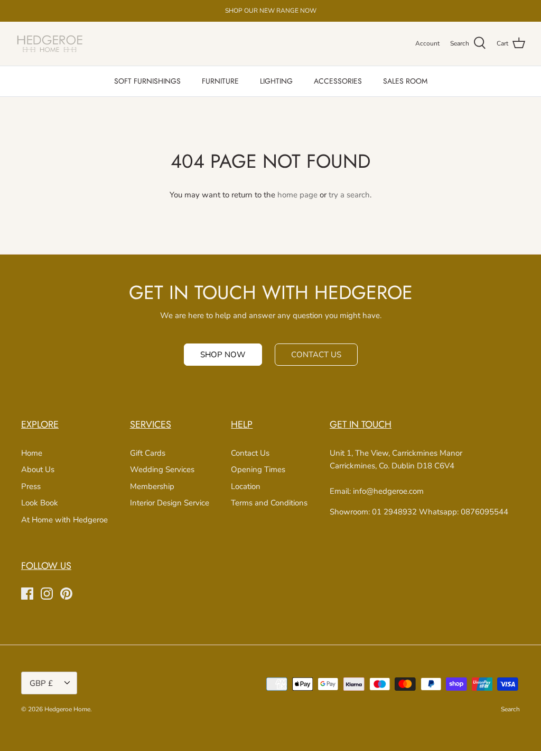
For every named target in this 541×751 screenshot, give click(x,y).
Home (31, 453)
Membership (152, 486)
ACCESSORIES (338, 81)
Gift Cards (147, 453)
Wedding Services (162, 469)
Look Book (39, 502)
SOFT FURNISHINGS (147, 81)
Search (510, 709)
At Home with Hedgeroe (64, 519)
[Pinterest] (66, 593)
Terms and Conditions (269, 502)
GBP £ (41, 683)
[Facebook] (27, 593)
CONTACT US (316, 354)
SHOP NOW (223, 354)
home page (297, 194)
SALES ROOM (405, 81)
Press (31, 486)
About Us (37, 469)
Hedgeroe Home (67, 709)
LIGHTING (276, 81)
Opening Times (258, 469)
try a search (349, 194)
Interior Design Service (169, 502)
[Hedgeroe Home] (50, 43)
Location (245, 486)
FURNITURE (220, 81)
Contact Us (250, 453)
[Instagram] (47, 593)
